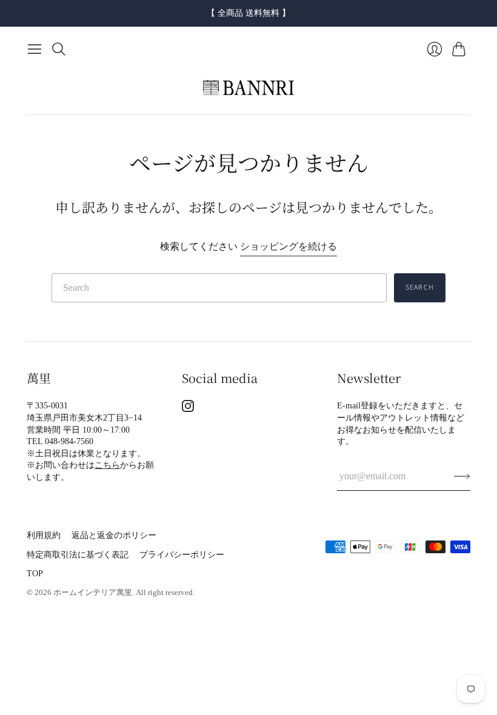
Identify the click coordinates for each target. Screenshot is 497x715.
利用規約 (44, 535)
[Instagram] (188, 409)
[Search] (58, 49)
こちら (107, 465)
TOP (35, 573)
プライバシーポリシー (181, 554)
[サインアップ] (462, 476)
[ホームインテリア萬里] (248, 88)
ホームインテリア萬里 (92, 592)
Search (419, 287)
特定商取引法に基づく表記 (77, 554)
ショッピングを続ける (288, 246)
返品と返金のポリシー (114, 535)
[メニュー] (34, 49)
